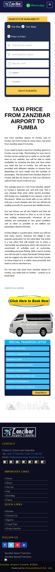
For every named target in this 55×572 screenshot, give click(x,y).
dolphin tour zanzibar (14, 288)
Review (9, 511)
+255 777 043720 (14, 454)
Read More (40, 392)
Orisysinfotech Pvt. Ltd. (39, 568)
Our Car (10, 487)
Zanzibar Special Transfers (18, 557)
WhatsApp (37, 5)
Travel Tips (11, 524)
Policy (9, 500)
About (9, 483)
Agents (9, 520)
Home (9, 478)
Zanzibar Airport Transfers (18, 553)
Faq (8, 491)
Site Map (10, 495)
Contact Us (11, 515)
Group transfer (13, 528)
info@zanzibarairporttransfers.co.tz (26, 457)
